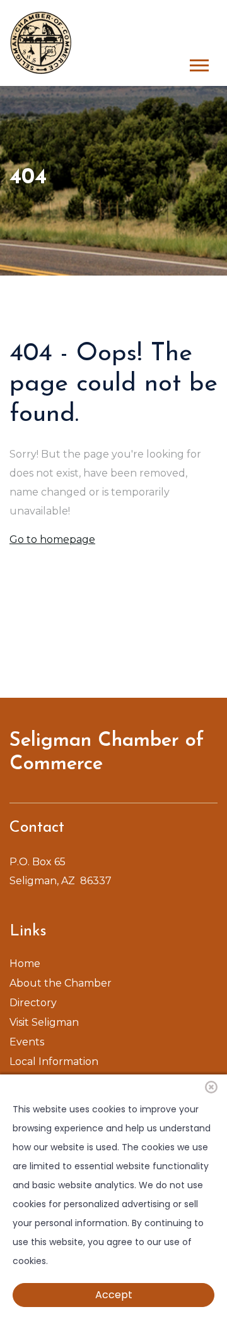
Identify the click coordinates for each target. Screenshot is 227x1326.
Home (24, 964)
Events (26, 1042)
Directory (33, 1003)
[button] (198, 62)
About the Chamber (60, 983)
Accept (113, 1294)
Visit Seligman (44, 1022)
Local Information (53, 1061)
